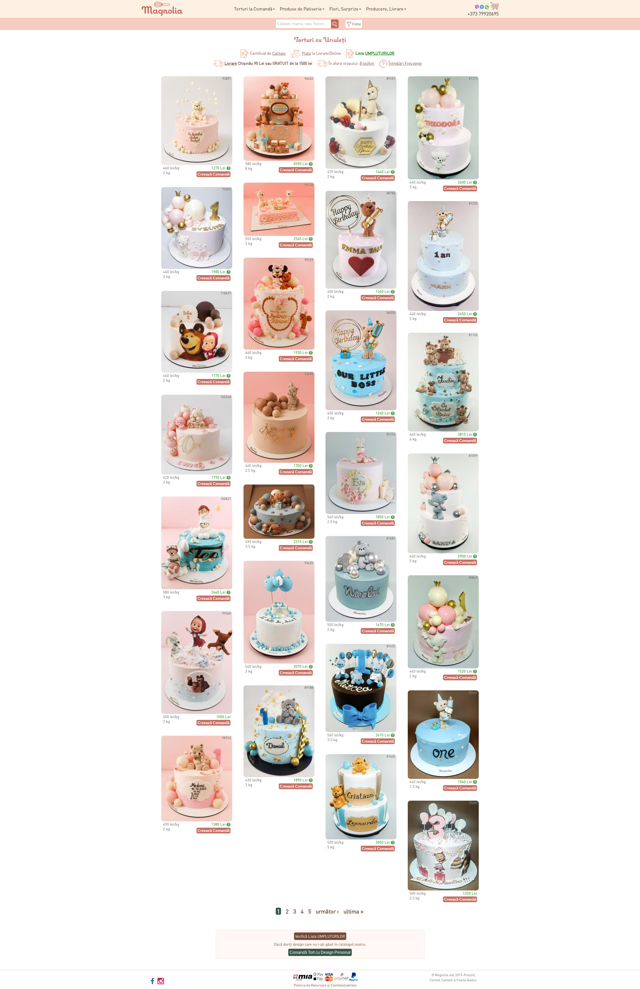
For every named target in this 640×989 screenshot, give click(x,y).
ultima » (354, 911)
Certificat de (268, 53)
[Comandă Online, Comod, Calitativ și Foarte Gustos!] (162, 8)
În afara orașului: (351, 63)
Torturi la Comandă (253, 9)
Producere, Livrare (385, 9)
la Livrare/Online (321, 53)
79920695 (483, 14)
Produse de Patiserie (301, 9)
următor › (327, 911)
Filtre (356, 24)
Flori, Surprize (343, 9)
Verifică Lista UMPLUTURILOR (320, 936)
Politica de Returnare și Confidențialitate (325, 985)
